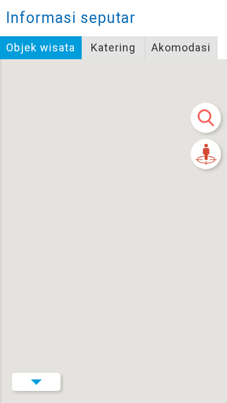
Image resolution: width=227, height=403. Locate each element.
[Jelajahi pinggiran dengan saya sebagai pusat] (206, 154)
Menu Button (36, 382)
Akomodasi (181, 47)
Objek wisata (40, 47)
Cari (206, 118)
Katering (113, 47)
